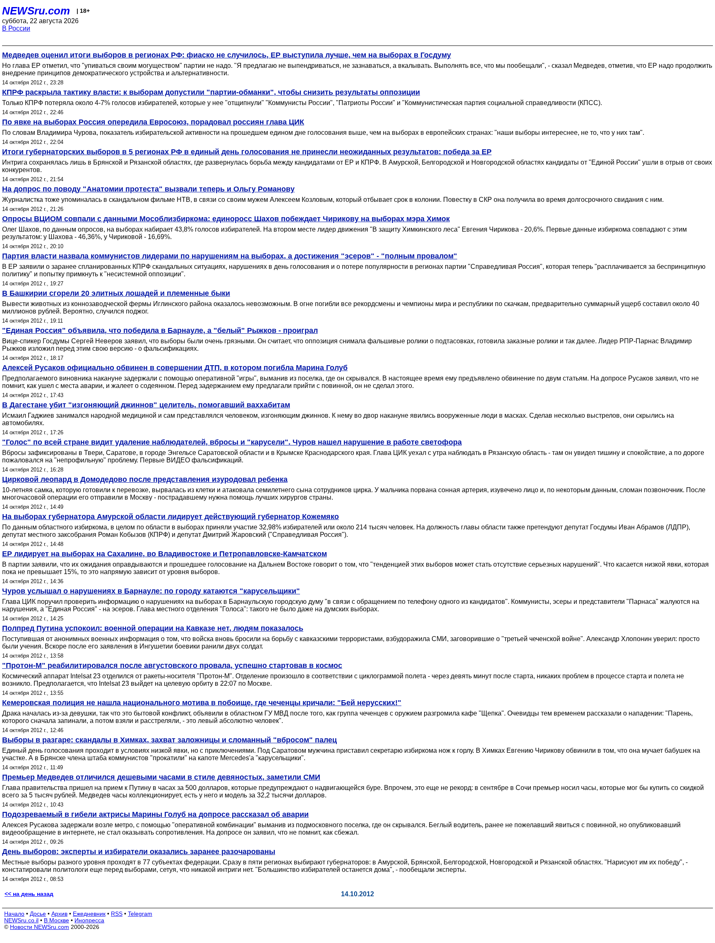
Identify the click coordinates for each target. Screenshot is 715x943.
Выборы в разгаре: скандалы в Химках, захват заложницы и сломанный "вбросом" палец (169, 740)
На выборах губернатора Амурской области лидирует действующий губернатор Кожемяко (170, 516)
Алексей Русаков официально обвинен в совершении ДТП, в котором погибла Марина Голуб (175, 368)
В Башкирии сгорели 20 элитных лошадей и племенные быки (116, 293)
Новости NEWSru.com (39, 927)
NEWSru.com (36, 11)
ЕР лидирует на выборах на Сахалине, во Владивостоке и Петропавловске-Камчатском (164, 554)
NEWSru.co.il (21, 920)
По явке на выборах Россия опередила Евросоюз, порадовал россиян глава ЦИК (153, 122)
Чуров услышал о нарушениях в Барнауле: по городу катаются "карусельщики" (151, 591)
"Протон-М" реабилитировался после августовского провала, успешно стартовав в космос (172, 665)
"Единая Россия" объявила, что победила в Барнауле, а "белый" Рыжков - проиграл (160, 330)
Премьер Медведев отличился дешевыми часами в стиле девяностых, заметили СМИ (161, 777)
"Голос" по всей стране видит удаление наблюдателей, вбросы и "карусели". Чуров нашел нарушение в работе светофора (232, 442)
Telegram (140, 913)
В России (16, 28)
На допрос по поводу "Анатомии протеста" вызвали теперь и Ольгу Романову (148, 189)
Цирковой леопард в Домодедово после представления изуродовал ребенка (145, 479)
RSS (116, 913)
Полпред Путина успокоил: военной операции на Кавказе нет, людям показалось (152, 628)
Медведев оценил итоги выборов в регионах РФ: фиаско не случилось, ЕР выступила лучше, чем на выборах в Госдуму (226, 55)
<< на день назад (29, 893)
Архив (59, 913)
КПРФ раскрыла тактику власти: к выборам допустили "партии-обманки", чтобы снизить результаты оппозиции (211, 92)
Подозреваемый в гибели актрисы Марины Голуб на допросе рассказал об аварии (155, 814)
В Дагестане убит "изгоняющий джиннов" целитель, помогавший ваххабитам (146, 405)
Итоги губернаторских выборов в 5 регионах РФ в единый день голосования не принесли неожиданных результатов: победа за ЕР (247, 152)
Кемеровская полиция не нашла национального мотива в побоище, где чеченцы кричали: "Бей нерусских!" (201, 703)
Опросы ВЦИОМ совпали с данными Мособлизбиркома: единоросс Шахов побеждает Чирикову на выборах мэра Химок (226, 219)
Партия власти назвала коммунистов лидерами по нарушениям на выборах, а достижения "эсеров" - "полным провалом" (229, 256)
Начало (14, 913)
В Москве (56, 920)
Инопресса (89, 920)
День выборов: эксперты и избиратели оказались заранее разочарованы (138, 851)
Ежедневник (89, 913)
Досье (38, 913)
